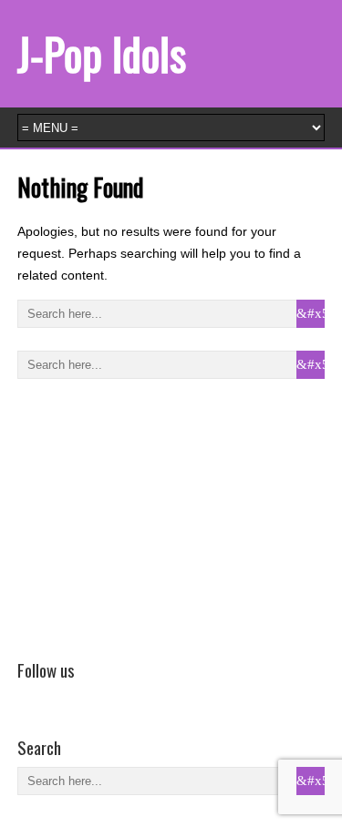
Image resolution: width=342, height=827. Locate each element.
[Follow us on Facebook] (28, 696)
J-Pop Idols (101, 53)
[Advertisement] (154, 515)
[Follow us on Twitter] (55, 696)
